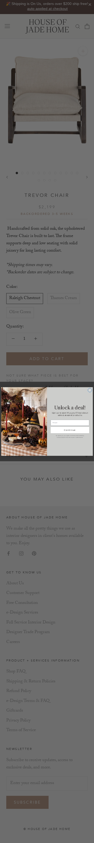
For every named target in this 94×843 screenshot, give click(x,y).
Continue (70, 430)
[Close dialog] (90, 390)
